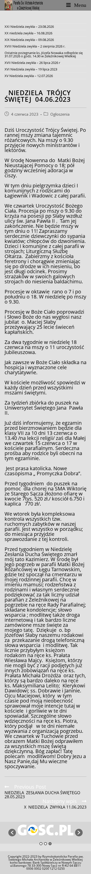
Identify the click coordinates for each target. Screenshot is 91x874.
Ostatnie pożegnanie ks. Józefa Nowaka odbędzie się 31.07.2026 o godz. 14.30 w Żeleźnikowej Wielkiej (44, 54)
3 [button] (50, 843)
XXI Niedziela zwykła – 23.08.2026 (29, 26)
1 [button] (40, 843)
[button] (12, 832)
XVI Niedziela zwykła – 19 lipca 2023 (31, 69)
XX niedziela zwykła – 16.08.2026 (28, 33)
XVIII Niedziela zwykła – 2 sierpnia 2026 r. (35, 46)
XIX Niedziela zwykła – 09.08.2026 (29, 39)
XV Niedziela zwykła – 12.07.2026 (29, 75)
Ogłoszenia (60, 114)
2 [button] (45, 843)
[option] (45, 830)
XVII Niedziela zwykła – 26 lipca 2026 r (32, 62)
